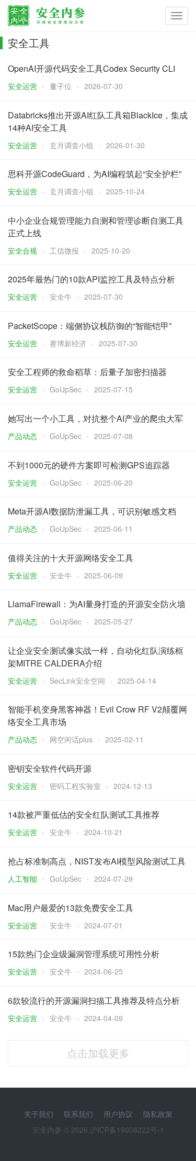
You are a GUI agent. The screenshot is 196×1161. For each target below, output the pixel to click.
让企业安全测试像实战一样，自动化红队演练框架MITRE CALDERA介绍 (95, 656)
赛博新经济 (68, 343)
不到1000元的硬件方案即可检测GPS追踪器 (89, 465)
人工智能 (22, 878)
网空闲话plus (71, 739)
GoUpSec (66, 389)
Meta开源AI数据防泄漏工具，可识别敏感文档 (92, 511)
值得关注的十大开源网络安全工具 (70, 558)
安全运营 (22, 86)
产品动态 (22, 436)
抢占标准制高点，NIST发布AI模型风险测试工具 (97, 861)
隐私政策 (157, 1114)
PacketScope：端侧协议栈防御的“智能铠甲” (89, 326)
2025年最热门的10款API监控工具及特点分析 (91, 279)
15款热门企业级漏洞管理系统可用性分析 (83, 954)
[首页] (46, 13)
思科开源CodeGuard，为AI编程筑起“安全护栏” (94, 174)
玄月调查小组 (72, 145)
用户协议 (118, 1114)
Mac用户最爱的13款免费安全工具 (70, 908)
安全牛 (61, 296)
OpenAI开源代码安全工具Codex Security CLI (91, 68)
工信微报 (64, 250)
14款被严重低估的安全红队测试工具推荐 (83, 814)
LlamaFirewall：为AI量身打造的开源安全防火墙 (97, 604)
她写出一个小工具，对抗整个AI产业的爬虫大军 (95, 418)
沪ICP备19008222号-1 (127, 1129)
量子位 (61, 86)
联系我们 (78, 1114)
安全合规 (22, 250)
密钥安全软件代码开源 (49, 768)
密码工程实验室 (75, 786)
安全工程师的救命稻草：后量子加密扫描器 (87, 372)
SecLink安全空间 (77, 680)
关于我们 (38, 1114)
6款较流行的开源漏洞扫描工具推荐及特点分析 (94, 1000)
